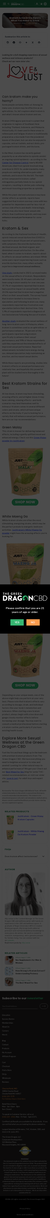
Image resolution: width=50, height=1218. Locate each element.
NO (33, 622)
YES (17, 622)
